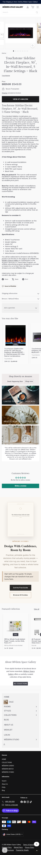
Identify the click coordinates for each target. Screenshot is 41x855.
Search (4, 781)
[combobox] (20, 12)
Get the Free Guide (20, 588)
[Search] (37, 12)
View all (36, 609)
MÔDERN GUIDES (8, 766)
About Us (5, 784)
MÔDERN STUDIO (8, 772)
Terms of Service (28, 844)
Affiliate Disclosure (8, 850)
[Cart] (32, 7)
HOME (4, 759)
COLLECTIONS (7, 762)
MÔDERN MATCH (7, 769)
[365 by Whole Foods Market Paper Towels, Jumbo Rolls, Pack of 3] (15, 632)
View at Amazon (20, 99)
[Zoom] (33, 46)
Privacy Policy (29, 847)
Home (4, 53)
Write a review (20, 486)
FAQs (3, 787)
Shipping (4, 93)
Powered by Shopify (22, 850)
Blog (3, 790)
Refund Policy (18, 847)
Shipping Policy (7, 847)
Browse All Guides (20, 595)
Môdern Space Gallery (10, 260)
